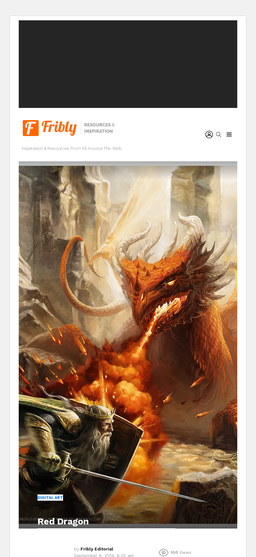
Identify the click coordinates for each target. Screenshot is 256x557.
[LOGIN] (209, 134)
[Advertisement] (128, 64)
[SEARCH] (218, 134)
